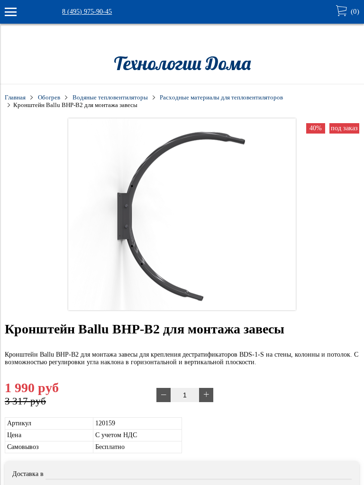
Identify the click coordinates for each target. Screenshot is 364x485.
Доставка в (28, 473)
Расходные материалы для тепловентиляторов (221, 97)
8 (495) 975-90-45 (87, 11)
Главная (15, 97)
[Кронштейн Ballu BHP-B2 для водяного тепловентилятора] (182, 308)
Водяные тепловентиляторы (110, 97)
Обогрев (49, 97)
